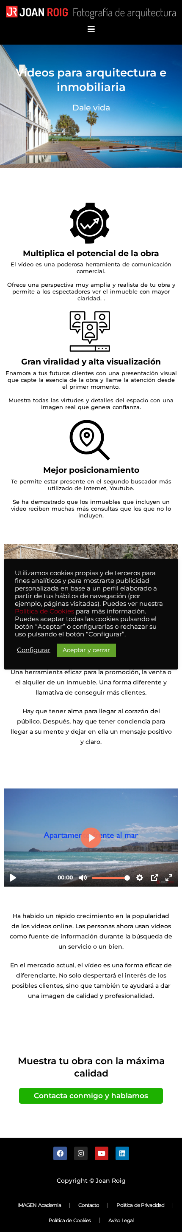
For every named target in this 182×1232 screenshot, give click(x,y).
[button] (91, 29)
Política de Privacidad (140, 1205)
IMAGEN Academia (39, 1205)
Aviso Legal (120, 1220)
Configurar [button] (33, 650)
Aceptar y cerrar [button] (86, 650)
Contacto (88, 1205)
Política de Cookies (70, 1220)
